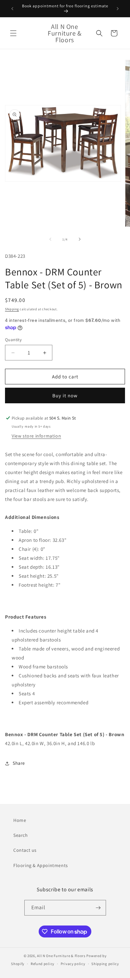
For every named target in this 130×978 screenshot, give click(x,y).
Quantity (13, 339)
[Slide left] (50, 239)
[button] (13, 33)
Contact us (25, 850)
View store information (36, 436)
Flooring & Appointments (40, 865)
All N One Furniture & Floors (61, 955)
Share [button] (19, 763)
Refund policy (42, 963)
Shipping (12, 309)
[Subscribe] (98, 908)
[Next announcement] (117, 8)
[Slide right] (79, 239)
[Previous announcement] (12, 8)
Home (19, 820)
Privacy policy (73, 963)
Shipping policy (105, 963)
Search (20, 835)
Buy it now (65, 395)
